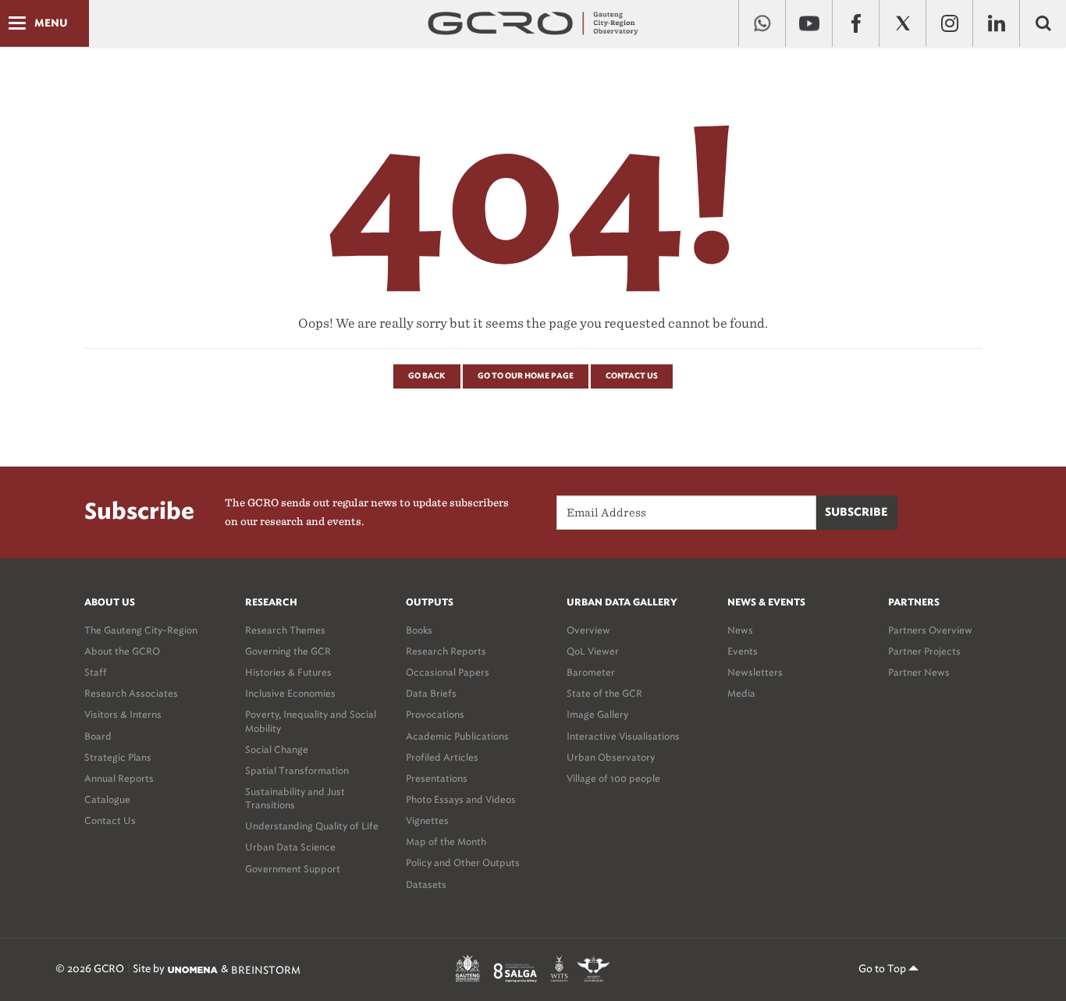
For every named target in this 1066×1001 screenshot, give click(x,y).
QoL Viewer (593, 651)
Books (419, 630)
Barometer (591, 672)
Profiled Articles (442, 757)
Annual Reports (119, 778)
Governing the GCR (288, 651)
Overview (588, 630)
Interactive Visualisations (623, 736)
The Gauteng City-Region (140, 630)
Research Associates (131, 693)
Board (98, 736)
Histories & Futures (288, 672)
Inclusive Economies (290, 693)
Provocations (435, 714)
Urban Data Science (290, 847)
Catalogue (107, 799)
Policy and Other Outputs (463, 862)
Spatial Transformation (297, 770)
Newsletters (755, 672)
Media (741, 693)
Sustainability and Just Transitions (295, 798)
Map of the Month (446, 841)
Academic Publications (457, 736)
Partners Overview (930, 630)
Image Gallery (597, 714)
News (740, 630)
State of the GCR (604, 693)
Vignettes (427, 820)
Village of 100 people (613, 778)
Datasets (426, 884)
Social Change (276, 749)
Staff (95, 672)
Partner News (919, 672)
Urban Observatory (611, 757)
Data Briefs (431, 693)
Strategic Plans (117, 757)
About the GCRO (122, 651)
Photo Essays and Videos (461, 799)
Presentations (436, 778)
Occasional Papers (447, 672)
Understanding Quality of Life (311, 826)
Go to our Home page (526, 376)
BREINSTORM (265, 969)
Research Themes (285, 630)
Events (742, 651)
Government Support (292, 869)
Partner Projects (924, 651)
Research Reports (446, 651)
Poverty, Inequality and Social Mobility (310, 720)
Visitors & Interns (123, 714)
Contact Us (632, 376)
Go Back (427, 376)
